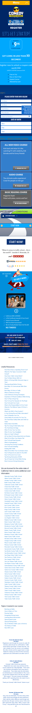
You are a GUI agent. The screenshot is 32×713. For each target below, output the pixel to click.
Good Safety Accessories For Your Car (15, 417)
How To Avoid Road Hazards (13, 440)
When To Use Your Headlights (13, 432)
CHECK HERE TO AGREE (10, 216)
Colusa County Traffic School (13, 488)
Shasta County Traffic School (13, 572)
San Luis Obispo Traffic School (13, 561)
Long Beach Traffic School (12, 515)
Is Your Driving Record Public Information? (16, 413)
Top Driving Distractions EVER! (13, 457)
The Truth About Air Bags (11, 428)
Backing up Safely (10, 609)
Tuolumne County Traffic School (13, 592)
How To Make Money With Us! (13, 378)
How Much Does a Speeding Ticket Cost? (16, 369)
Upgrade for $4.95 (21, 186)
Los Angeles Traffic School (12, 518)
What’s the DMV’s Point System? (14, 411)
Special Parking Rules (11, 621)
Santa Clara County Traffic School (14, 567)
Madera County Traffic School (13, 520)
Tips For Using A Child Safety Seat (14, 426)
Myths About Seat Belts (11, 423)
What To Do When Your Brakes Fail (14, 438)
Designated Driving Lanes (12, 615)
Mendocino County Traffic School (14, 526)
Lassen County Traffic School (13, 513)
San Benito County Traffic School (14, 551)
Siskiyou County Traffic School (13, 576)
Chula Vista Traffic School (12, 486)
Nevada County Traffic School (13, 538)
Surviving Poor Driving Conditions (14, 444)
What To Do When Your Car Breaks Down (16, 450)
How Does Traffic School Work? (13, 376)
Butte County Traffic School (12, 482)
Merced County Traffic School (13, 528)
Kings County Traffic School (12, 509)
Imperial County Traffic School (13, 503)
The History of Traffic (10, 625)
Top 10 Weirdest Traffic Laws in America (16, 623)
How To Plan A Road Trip (11, 399)
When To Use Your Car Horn (12, 430)
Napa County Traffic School (12, 536)
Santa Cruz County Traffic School (14, 569)
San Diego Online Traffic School (13, 555)
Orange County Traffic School (13, 540)
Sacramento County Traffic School (14, 549)
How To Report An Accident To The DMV (16, 453)
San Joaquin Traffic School (12, 559)
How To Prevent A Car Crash (13, 455)
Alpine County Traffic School (12, 478)
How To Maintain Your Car (12, 415)
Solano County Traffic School (13, 578)
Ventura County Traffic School (13, 594)
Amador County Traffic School (13, 480)
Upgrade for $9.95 (21, 168)
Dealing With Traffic (10, 448)
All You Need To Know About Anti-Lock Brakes (17, 436)
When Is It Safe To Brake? (12, 434)
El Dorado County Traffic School (13, 495)
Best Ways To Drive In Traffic (13, 390)
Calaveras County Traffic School (14, 484)
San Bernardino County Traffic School (15, 553)
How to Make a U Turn (11, 611)
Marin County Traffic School (12, 522)
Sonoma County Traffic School (13, 580)
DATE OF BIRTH (16, 120)
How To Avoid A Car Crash (12, 403)
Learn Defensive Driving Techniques (15, 394)
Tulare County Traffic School (12, 590)
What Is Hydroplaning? (11, 442)
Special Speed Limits (10, 619)
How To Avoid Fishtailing (11, 446)
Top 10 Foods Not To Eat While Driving (15, 459)
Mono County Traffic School (12, 532)
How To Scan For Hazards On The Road (16, 401)
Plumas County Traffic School (13, 545)
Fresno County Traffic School (13, 497)
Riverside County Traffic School (13, 547)
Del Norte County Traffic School (13, 493)
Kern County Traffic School (12, 507)
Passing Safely (9, 613)
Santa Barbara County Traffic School (15, 565)
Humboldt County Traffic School (13, 501)
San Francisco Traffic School (13, 557)
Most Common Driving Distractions (14, 461)
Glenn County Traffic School (12, 499)
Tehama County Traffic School (13, 586)
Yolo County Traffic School (12, 596)
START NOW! (16, 242)
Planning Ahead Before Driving (13, 384)
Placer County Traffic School (12, 542)
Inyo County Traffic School (12, 505)
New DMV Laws (9, 627)
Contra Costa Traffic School (12, 491)
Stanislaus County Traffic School (14, 582)
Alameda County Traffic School (13, 476)
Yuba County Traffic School (12, 599)
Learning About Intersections (12, 617)
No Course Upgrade (22, 203)
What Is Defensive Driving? (12, 392)
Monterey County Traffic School (13, 534)
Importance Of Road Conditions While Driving (17, 396)
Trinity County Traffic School (12, 588)
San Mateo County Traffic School (14, 563)
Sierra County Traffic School (12, 574)
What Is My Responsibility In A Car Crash (16, 405)
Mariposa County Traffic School (13, 524)
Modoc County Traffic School (13, 530)
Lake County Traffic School (12, 511)
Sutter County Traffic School (12, 584)
